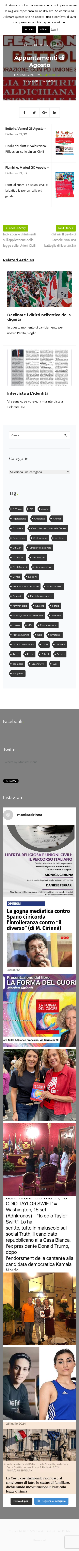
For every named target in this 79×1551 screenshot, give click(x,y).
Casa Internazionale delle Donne (48, 528)
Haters (55, 605)
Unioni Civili (38, 663)
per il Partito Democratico (42, 45)
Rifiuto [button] (44, 29)
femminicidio (20, 605)
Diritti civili (18, 557)
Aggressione (19, 518)
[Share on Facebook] (24, 112)
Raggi (16, 654)
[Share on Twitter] (34, 112)
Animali (57, 518)
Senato (60, 654)
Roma (30, 654)
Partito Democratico (23, 644)
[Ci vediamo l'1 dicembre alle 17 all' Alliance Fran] (39, 1010)
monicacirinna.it (51, 75)
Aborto (44, 509)
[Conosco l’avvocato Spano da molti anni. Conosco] (39, 935)
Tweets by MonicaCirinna (20, 762)
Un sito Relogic (45, 1531)
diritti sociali (38, 557)
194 (31, 509)
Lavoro (16, 625)
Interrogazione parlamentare (28, 615)
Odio (39, 634)
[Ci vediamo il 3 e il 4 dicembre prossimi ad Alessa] (39, 861)
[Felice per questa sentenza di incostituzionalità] (39, 1458)
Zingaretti (18, 673)
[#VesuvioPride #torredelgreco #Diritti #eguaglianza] (39, 1085)
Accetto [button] (29, 29)
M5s (30, 625)
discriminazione (43, 567)
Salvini (45, 654)
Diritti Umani (20, 567)
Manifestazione (48, 625)
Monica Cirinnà (21, 634)
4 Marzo (17, 509)
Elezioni (32, 576)
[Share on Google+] (45, 112)
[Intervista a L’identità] (39, 370)
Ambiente (39, 518)
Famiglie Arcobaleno (41, 596)
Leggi (54, 29)
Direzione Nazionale (40, 547)
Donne (16, 576)
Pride (45, 644)
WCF (55, 663)
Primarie (60, 644)
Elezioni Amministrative (25, 586)
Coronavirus (19, 538)
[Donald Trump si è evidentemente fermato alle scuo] (39, 1234)
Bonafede (18, 528)
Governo (39, 605)
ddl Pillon (60, 538)
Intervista (56, 615)
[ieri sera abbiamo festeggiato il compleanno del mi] (39, 1309)
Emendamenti (54, 586)
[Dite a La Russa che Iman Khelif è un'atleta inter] (39, 1383)
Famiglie (17, 596)
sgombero (18, 663)
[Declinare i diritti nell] (39, 291)
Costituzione (40, 538)
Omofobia (55, 634)
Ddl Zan (17, 547)
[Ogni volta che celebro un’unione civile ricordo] (39, 1159)
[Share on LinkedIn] (55, 112)
